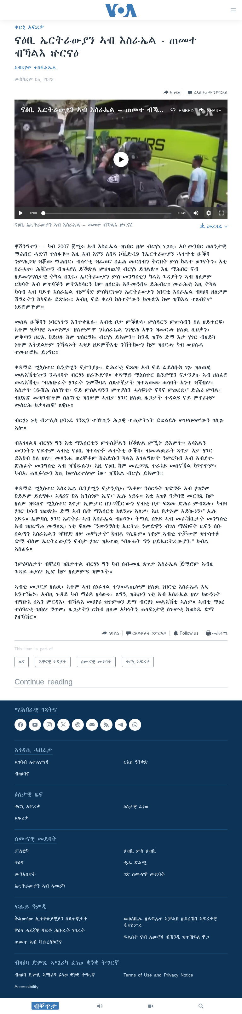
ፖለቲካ (21, 851)
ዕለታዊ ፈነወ (136, 807)
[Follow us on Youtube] (35, 725)
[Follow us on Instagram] (49, 725)
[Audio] (99, 1006)
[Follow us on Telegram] (121, 725)
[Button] (172, 92)
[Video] (150, 1006)
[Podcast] (78, 725)
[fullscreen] (221, 213)
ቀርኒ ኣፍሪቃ (29, 27)
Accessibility (26, 987)
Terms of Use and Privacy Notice (158, 975)
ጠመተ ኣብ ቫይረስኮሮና (38, 942)
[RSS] (106, 725)
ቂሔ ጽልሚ (135, 863)
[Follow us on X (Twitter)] (63, 725)
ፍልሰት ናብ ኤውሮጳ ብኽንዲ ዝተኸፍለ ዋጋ (166, 937)
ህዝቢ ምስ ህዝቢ (140, 851)
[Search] (201, 1006)
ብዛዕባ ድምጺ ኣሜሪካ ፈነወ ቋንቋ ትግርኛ (54, 975)
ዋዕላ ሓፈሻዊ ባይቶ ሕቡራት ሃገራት (49, 931)
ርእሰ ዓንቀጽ (136, 762)
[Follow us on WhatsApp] (135, 725)
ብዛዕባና (21, 774)
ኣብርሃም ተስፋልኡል (35, 68)
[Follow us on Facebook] (20, 725)
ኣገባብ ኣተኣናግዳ (31, 762)
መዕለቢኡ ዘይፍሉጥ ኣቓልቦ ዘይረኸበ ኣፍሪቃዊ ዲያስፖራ (170, 922)
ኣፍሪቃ (21, 818)
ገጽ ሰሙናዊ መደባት (144, 875)
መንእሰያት (25, 875)
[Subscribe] (92, 725)
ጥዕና (19, 863)
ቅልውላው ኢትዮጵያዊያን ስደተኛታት (50, 919)
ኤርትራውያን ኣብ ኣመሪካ (39, 886)
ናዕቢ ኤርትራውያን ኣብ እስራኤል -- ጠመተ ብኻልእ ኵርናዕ (105, 110)
